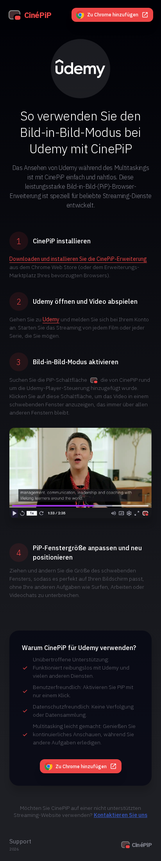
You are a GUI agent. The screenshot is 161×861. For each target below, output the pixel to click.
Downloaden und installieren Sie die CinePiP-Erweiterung (78, 258)
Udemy (51, 319)
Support (20, 841)
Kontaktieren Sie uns (120, 814)
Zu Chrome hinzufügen (112, 15)
